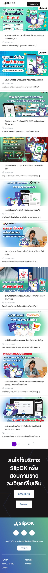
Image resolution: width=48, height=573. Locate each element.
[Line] (32, 533)
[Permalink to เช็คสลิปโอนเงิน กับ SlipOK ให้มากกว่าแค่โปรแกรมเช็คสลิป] (24, 149)
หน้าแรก (5, 560)
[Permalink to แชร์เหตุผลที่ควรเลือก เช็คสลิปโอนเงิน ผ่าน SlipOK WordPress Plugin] (24, 409)
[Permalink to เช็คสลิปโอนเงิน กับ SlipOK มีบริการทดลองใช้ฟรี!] (24, 193)
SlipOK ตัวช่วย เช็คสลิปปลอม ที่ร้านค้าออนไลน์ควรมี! (24, 79)
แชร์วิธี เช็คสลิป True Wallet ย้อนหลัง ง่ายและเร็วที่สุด (24, 340)
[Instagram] (24, 533)
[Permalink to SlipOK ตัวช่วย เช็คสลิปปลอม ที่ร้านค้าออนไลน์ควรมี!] (24, 63)
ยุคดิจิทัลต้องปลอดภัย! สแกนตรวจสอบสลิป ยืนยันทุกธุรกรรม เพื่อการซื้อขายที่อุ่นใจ (24, 383)
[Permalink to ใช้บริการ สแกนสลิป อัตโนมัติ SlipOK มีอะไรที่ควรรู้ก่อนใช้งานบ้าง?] (24, 104)
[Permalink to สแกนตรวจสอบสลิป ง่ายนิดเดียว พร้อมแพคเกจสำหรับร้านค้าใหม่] (24, 279)
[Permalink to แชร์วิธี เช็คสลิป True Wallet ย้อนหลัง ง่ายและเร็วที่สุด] (24, 324)
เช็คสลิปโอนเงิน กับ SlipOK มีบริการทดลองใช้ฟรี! (22, 210)
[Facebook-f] (16, 533)
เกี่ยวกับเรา (29, 560)
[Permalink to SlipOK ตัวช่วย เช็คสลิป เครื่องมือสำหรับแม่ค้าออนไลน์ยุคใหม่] (24, 235)
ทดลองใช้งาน (33, 4)
